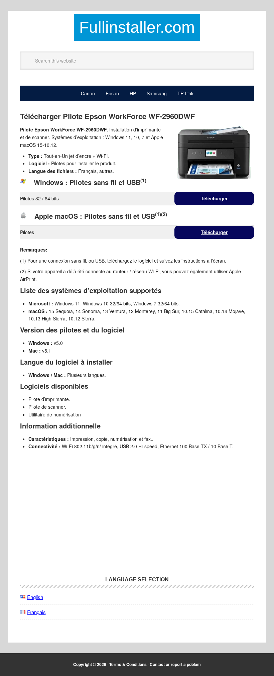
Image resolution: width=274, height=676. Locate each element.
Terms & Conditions (128, 664)
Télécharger (214, 198)
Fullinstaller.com (137, 27)
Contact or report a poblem (175, 664)
